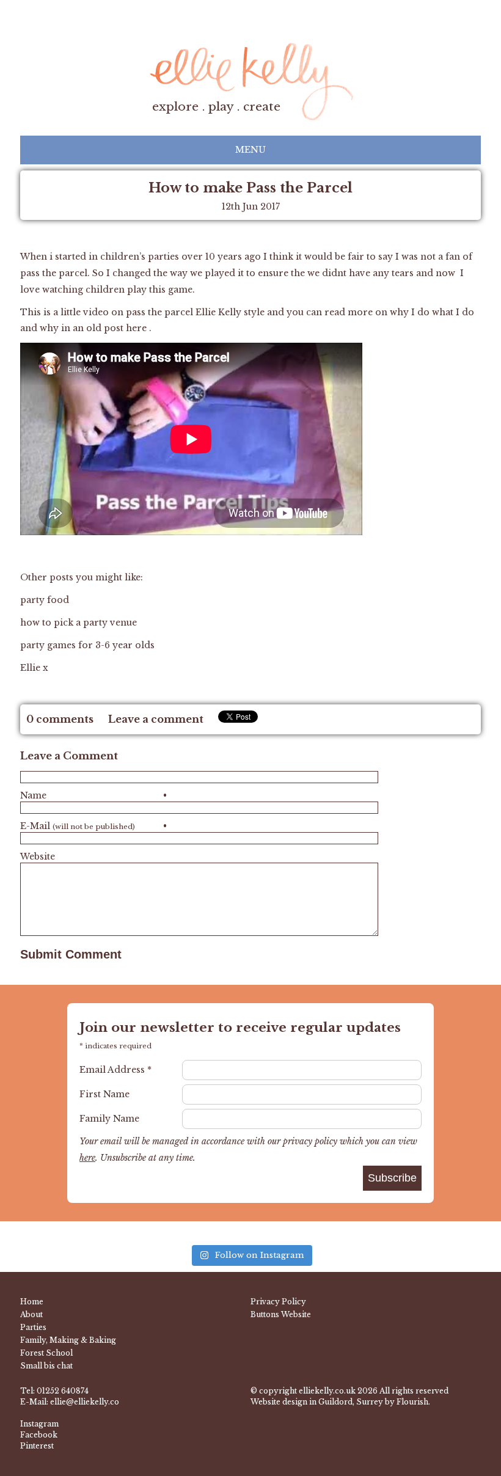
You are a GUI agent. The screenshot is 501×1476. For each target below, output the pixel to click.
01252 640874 (63, 1390)
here (137, 328)
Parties (33, 1327)
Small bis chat (46, 1365)
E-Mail (93, 825)
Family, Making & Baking (68, 1340)
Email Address (115, 1069)
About (31, 1314)
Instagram (39, 1423)
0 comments (59, 719)
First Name (104, 1094)
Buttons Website (280, 1314)
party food (45, 599)
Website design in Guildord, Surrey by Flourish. (340, 1401)
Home (31, 1301)
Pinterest (37, 1445)
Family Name (109, 1118)
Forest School (46, 1352)
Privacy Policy (278, 1301)
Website (37, 856)
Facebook (38, 1434)
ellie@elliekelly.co (84, 1401)
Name (93, 795)
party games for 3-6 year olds (87, 645)
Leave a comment (155, 719)
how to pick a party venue (78, 622)
